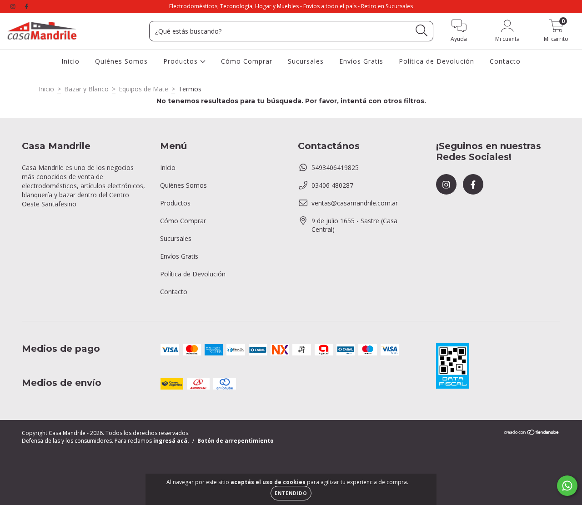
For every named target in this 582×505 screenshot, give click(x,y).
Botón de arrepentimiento (235, 441)
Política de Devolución (436, 61)
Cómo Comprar (246, 61)
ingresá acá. (171, 441)
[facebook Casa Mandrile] (26, 6)
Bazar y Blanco (86, 89)
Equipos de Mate (143, 89)
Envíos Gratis (361, 61)
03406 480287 (332, 185)
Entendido (291, 493)
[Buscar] (421, 30)
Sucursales (306, 61)
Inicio (70, 61)
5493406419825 (335, 167)
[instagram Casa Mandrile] (13, 6)
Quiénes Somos (121, 61)
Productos (181, 61)
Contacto (505, 61)
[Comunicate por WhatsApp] (567, 485)
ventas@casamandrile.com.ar (354, 203)
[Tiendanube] (531, 433)
